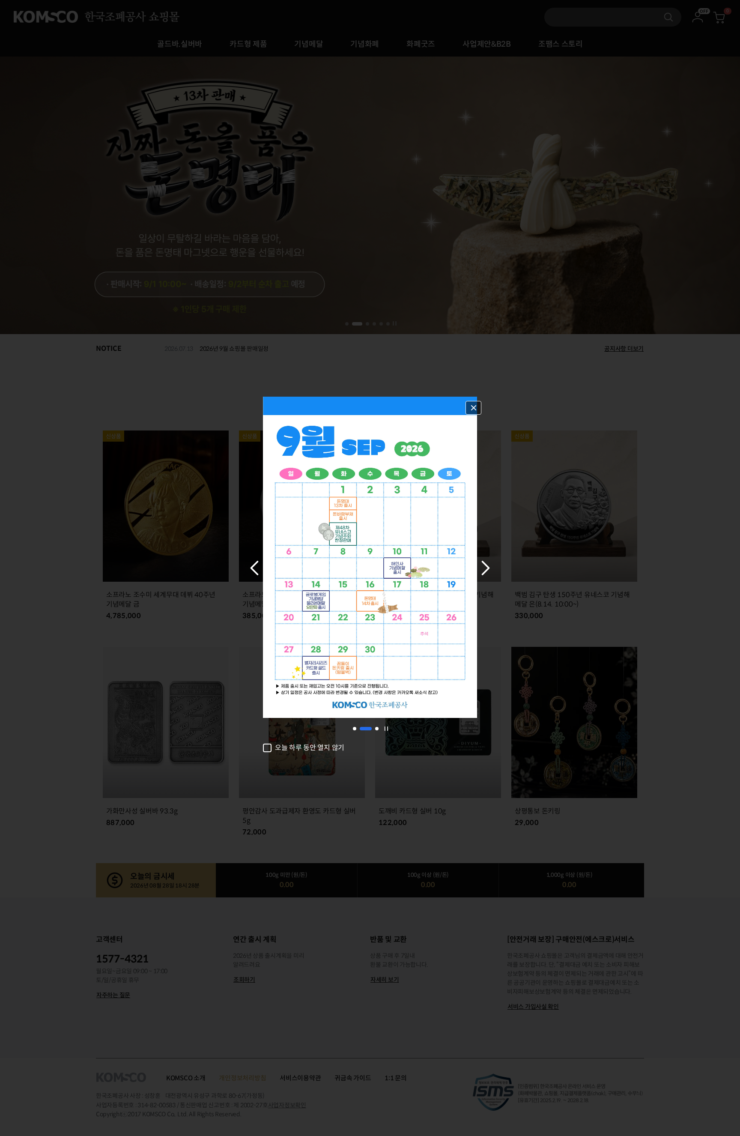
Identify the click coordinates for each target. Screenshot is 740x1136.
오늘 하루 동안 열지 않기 (309, 748)
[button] (254, 568)
